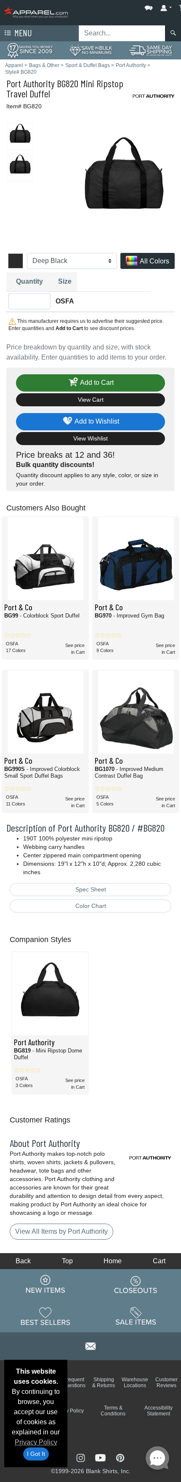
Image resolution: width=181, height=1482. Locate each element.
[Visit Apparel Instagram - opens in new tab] (81, 1457)
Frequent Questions (73, 1382)
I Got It (36, 1453)
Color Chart (90, 905)
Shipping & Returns (103, 1382)
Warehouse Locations (135, 1382)
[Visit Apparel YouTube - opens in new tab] (101, 1457)
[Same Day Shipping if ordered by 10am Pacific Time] (151, 50)
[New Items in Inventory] (45, 1284)
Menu (22, 32)
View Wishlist (90, 438)
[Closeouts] (136, 1284)
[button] (123, 6)
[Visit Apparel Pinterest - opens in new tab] (120, 1457)
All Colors (153, 261)
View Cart (91, 399)
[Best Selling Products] (45, 1316)
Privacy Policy (36, 1442)
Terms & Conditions (113, 1411)
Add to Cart (96, 382)
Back (23, 1261)
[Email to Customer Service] (90, 1345)
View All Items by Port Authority (61, 1231)
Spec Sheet (90, 889)
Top (67, 1261)
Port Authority (30, 83)
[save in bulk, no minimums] (90, 50)
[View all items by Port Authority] (154, 95)
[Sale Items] (136, 1316)
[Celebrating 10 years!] (30, 50)
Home (113, 1261)
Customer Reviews (166, 1382)
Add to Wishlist (96, 421)
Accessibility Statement (158, 1411)
